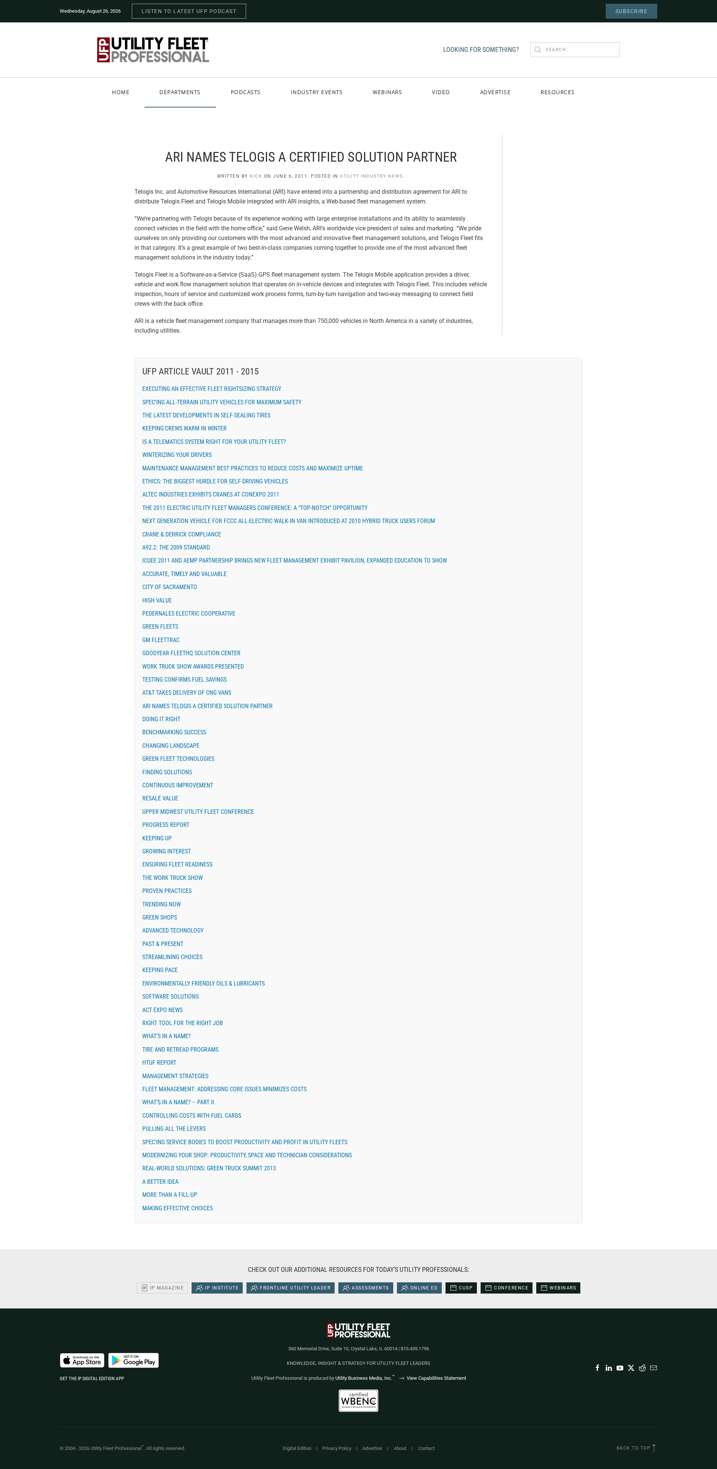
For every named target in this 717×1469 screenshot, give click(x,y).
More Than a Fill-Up (169, 1194)
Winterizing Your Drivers (177, 454)
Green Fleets (160, 626)
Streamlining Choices (172, 957)
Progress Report (165, 824)
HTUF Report (159, 1062)
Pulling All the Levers (174, 1128)
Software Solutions (170, 996)
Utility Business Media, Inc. (365, 1378)
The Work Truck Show (172, 877)
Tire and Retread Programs (180, 1049)
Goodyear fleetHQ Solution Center (191, 653)
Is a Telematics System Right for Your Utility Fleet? (214, 441)
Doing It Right (161, 719)
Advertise (372, 1448)
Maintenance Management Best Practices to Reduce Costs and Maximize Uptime (252, 468)
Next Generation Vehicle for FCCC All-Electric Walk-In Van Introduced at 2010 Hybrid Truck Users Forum (288, 521)
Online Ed (424, 1288)
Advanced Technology (173, 930)
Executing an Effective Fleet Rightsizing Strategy (211, 388)
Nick (255, 176)
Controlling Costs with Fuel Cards (191, 1115)
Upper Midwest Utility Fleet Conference (198, 811)
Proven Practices (167, 890)
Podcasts (246, 92)
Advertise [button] (495, 92)
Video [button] (441, 92)
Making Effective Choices (177, 1208)
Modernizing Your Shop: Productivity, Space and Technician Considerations (247, 1155)
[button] (654, 1448)
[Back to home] (153, 49)
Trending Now (161, 904)
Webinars (387, 92)
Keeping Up (157, 838)
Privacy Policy (336, 1448)
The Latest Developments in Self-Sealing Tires (206, 415)
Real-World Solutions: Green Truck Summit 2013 (209, 1168)
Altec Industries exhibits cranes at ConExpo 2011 (210, 494)
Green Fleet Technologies (178, 758)
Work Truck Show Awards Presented (193, 666)
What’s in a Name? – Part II (178, 1102)
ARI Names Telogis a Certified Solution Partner (207, 706)
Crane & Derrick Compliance (181, 534)
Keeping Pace (160, 970)
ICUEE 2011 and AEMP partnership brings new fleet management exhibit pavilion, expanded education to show (294, 560)
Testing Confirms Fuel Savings (184, 679)
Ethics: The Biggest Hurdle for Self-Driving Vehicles (215, 481)
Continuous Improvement (177, 785)
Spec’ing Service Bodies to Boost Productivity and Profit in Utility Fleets (244, 1142)
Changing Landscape (170, 745)
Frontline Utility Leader (295, 1288)
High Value (157, 600)
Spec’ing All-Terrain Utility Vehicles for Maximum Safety (221, 402)
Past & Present (162, 943)
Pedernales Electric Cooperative (188, 613)
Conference (511, 1288)
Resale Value (160, 798)
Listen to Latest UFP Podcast (189, 11)
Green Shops (159, 917)
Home (121, 92)
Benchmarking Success (174, 732)
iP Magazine (167, 1288)
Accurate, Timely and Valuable (184, 574)
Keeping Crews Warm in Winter (184, 428)
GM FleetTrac (161, 640)
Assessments (370, 1288)
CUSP (466, 1288)
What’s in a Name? (166, 1036)
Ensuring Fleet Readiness (177, 864)
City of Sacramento (169, 587)
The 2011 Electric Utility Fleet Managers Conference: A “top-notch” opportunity (254, 507)
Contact (426, 1448)
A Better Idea (160, 1181)
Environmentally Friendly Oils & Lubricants (203, 983)
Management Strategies (175, 1076)
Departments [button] (180, 92)
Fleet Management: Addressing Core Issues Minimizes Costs (224, 1089)
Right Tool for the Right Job (182, 1023)
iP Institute (222, 1288)
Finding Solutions (167, 772)
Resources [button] (558, 92)
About (400, 1448)
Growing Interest (166, 851)
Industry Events (317, 92)
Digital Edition (297, 1448)
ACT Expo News (162, 1010)
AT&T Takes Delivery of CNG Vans (186, 692)
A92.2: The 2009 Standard (176, 547)
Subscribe (631, 11)
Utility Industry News (371, 176)
